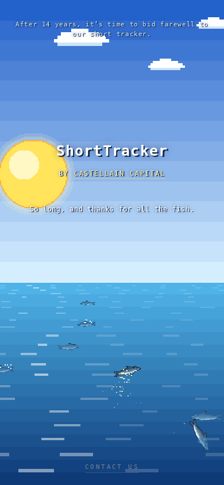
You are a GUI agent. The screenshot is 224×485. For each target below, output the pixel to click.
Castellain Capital (119, 174)
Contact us (112, 467)
